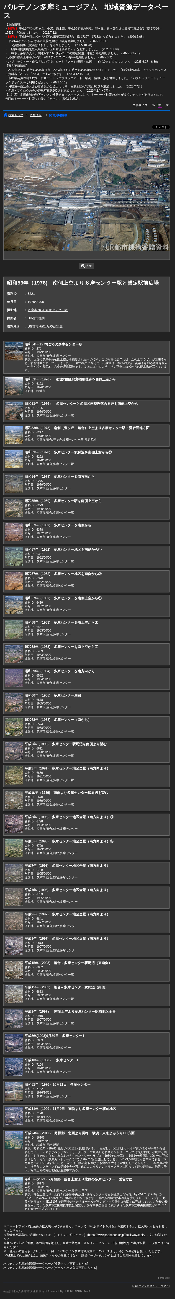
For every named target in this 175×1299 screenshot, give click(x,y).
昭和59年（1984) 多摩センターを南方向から (60, 671)
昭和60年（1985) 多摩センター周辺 (53, 695)
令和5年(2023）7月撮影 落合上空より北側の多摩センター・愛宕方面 (78, 1179)
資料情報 (35, 115)
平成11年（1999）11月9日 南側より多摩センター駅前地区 (70, 1109)
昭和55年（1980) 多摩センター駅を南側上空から (63, 501)
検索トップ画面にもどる (71, 1263)
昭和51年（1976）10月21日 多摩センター (58, 1084)
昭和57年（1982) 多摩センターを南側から (58, 525)
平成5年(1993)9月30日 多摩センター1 (54, 1036)
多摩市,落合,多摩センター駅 (48, 310)
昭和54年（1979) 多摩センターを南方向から (60, 476)
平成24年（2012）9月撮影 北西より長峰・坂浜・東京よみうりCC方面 (80, 1133)
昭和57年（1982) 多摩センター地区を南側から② (63, 574)
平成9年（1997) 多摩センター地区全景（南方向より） (67, 914)
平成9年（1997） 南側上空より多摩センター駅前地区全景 (70, 1011)
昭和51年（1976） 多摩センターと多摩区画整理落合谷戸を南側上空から (81, 403)
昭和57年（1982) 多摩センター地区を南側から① (63, 549)
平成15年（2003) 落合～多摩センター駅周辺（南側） (66, 987)
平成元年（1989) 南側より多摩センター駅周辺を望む (66, 792)
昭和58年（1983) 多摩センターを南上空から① (61, 622)
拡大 (88, 266)
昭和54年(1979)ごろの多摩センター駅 (53, 344)
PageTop (165, 1278)
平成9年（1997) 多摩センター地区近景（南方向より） (67, 938)
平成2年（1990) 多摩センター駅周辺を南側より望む (66, 744)
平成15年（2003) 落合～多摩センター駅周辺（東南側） (68, 963)
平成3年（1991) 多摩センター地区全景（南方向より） (67, 768)
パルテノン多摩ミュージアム (151, 1286)
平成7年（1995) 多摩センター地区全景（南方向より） (67, 865)
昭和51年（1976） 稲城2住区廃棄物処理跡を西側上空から (70, 379)
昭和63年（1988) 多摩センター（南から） (58, 720)
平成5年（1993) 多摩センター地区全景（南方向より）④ (69, 841)
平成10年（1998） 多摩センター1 (51, 1060)
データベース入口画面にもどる (75, 1267)
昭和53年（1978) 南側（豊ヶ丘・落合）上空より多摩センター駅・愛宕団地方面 (87, 428)
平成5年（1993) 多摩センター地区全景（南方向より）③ (69, 817)
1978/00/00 (36, 302)
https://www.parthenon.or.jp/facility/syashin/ (116, 1235)
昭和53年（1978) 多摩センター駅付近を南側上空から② (68, 452)
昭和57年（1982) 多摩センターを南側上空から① (63, 598)
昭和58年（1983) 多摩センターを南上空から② (61, 647)
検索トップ (15, 115)
